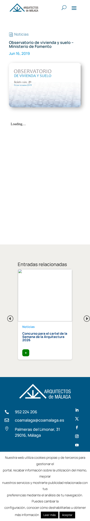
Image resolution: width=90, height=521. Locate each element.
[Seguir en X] (76, 418)
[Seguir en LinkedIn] (76, 410)
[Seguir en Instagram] (76, 436)
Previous (7, 317)
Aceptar (67, 515)
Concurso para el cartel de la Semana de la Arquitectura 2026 (44, 336)
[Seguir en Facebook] (76, 427)
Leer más (49, 515)
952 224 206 (26, 411)
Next (83, 317)
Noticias (21, 34)
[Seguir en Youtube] (76, 444)
